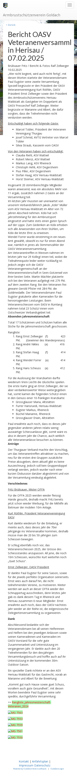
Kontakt (24, 761)
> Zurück (10, 24)
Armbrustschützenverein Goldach (31, 15)
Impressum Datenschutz (35, 765)
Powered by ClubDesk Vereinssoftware (29, 768)
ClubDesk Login (57, 768)
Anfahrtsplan (40, 761)
